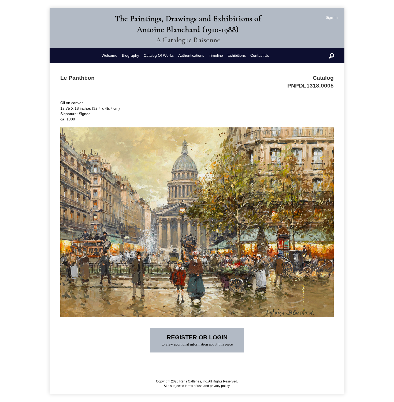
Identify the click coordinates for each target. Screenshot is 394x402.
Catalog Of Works (159, 55)
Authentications (191, 55)
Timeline (216, 55)
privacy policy (219, 386)
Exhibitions (237, 55)
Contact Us (259, 55)
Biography (130, 55)
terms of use (194, 386)
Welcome (109, 55)
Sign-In (332, 17)
